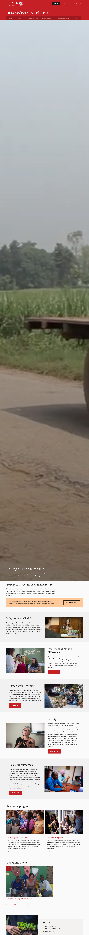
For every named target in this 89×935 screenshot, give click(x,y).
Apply (56, 3)
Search (78, 3)
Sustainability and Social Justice (27, 12)
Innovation (54, 751)
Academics (53, 672)
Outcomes (15, 793)
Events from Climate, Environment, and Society (20, 905)
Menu (68, 3)
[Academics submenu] (24, 18)
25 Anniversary (71, 602)
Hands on (15, 705)
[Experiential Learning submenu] (54, 18)
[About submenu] (13, 18)
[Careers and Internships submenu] (71, 18)
